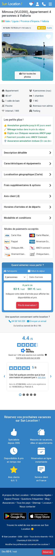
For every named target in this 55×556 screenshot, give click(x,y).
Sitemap (36, 502)
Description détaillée (15, 152)
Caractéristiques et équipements (22, 163)
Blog (47, 499)
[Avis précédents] (4, 377)
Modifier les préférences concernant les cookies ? (27, 544)
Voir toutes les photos (29, 75)
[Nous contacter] (44, 4)
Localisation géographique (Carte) (23, 174)
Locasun (47, 502)
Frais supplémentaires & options (22, 185)
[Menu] (50, 4)
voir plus (42, 377)
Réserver (47, 552)
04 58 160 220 (18, 321)
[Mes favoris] (31, 4)
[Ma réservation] (37, 4)
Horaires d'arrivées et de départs (22, 206)
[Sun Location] (12, 3)
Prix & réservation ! (27, 305)
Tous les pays (23, 502)
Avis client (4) (12, 196)
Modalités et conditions (17, 217)
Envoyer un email (37, 321)
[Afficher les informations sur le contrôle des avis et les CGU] (46, 355)
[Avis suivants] (51, 377)
